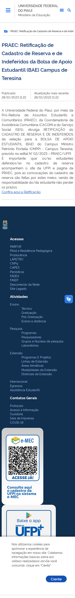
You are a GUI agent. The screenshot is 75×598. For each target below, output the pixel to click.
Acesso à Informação (24, 410)
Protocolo (16, 406)
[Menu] (8, 10)
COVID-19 (16, 422)
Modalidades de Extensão (39, 370)
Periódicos (17, 272)
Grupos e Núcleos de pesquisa (42, 341)
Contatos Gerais (23, 397)
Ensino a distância (33, 321)
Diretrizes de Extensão (36, 374)
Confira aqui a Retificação (21, 191)
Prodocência (18, 255)
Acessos (17, 238)
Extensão (16, 353)
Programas (28, 333)
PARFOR (15, 246)
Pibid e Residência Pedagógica (31, 250)
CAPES (15, 267)
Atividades (19, 296)
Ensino (14, 304)
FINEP (14, 280)
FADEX (14, 276)
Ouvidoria (16, 414)
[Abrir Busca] (69, 10)
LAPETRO (16, 259)
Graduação (28, 312)
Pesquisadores (31, 337)
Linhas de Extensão (34, 361)
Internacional (19, 381)
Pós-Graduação (32, 317)
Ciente (56, 578)
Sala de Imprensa (22, 418)
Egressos (16, 386)
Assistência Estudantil (25, 390)
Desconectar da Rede (25, 284)
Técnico (26, 308)
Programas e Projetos (36, 357)
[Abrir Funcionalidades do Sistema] (61, 10)
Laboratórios (30, 345)
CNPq (14, 263)
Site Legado (18, 288)
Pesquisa (16, 328)
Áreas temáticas (32, 365)
